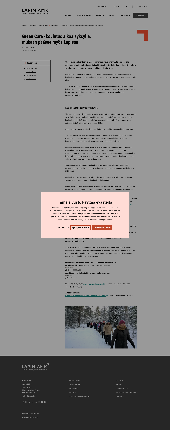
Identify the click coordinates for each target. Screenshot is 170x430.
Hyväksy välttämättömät (80, 228)
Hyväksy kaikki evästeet (102, 228)
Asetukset (61, 228)
